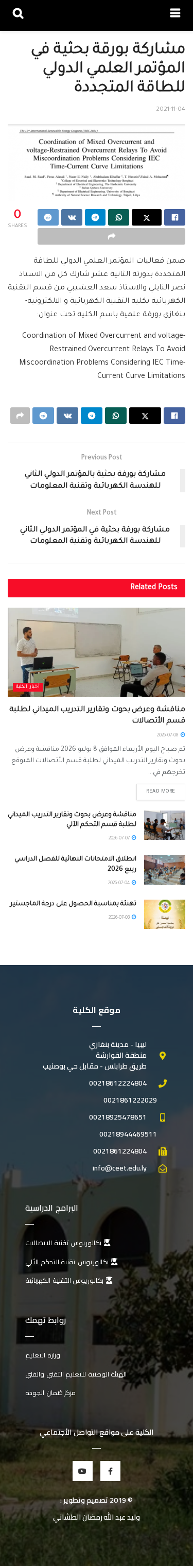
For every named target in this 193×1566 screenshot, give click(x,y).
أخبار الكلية (28, 687)
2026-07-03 (120, 918)
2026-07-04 (119, 883)
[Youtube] (83, 1471)
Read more (161, 792)
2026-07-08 (168, 735)
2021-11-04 (170, 110)
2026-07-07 (120, 838)
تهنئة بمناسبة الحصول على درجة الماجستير (73, 904)
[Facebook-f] (110, 1471)
